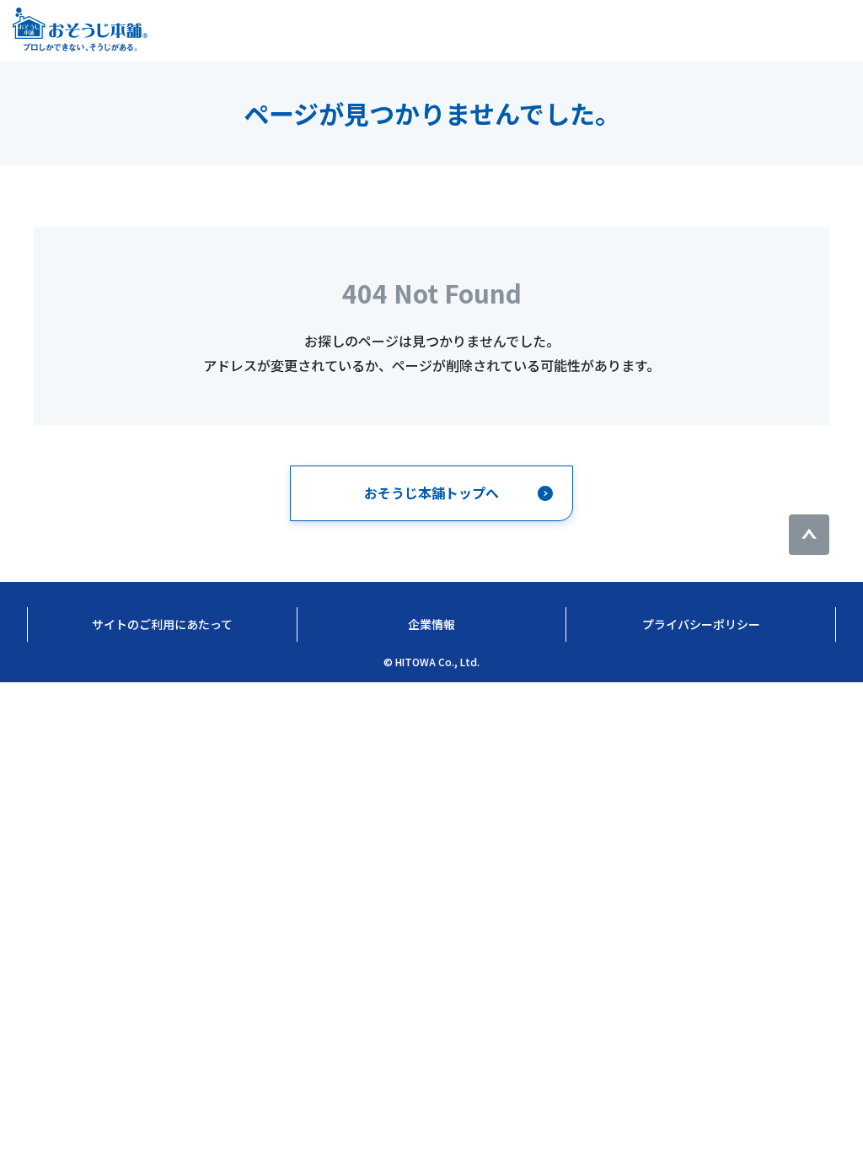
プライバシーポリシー (701, 624)
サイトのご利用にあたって (162, 624)
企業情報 (431, 624)
